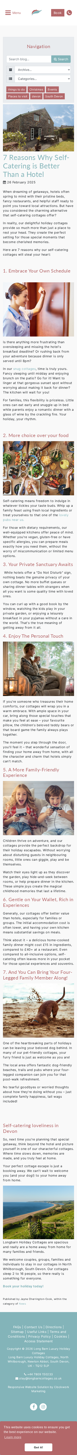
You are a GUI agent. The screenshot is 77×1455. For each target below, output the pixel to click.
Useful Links (36, 1332)
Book (58, 13)
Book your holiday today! (23, 1286)
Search (62, 59)
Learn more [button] (12, 1437)
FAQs (17, 1327)
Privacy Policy (39, 1336)
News (22, 1303)
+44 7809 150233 (39, 1374)
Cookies (60, 1336)
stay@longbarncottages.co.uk (40, 1378)
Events (52, 89)
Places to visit (17, 96)
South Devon (54, 96)
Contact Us (33, 1327)
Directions (54, 1327)
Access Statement (38, 1341)
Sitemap (17, 1332)
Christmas (36, 89)
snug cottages (24, 369)
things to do (16, 89)
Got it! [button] (38, 1447)
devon (36, 96)
